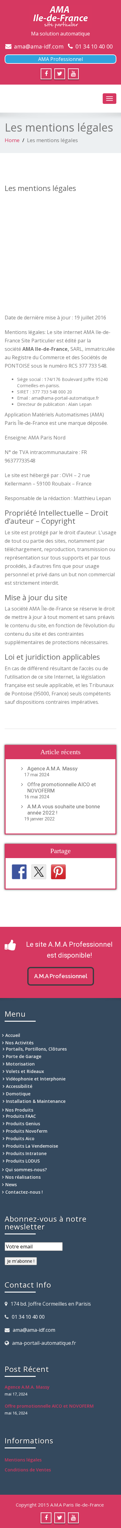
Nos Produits (19, 1110)
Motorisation (20, 1064)
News (11, 1184)
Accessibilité (19, 1086)
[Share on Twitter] (38, 871)
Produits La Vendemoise (32, 1146)
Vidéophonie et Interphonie (35, 1079)
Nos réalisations (23, 1177)
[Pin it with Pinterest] (58, 871)
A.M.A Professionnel (60, 976)
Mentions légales (23, 1460)
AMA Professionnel (60, 59)
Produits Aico (20, 1138)
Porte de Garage (23, 1056)
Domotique (18, 1094)
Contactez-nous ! (24, 1192)
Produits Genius (23, 1123)
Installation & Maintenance (35, 1101)
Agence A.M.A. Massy (52, 768)
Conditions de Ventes (28, 1470)
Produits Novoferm (26, 1131)
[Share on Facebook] (19, 871)
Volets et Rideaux (25, 1071)
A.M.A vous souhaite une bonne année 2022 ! (63, 809)
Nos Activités (19, 1043)
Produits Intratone (26, 1153)
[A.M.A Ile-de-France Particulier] (60, 16)
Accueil (12, 1035)
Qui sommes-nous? (26, 1170)
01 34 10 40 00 (94, 46)
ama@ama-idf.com (39, 46)
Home (12, 140)
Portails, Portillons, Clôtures (36, 1049)
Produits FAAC (21, 1116)
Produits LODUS (23, 1161)
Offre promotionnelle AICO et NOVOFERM (61, 787)
